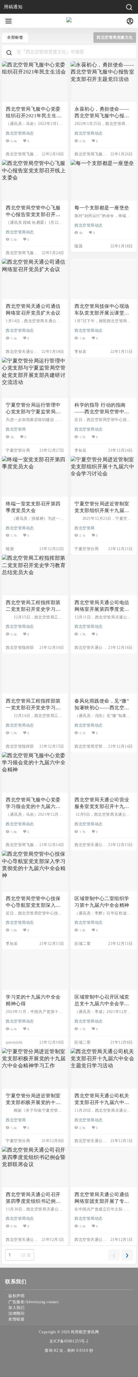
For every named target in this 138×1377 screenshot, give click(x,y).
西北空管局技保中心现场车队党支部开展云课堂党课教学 (101, 313)
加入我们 (16, 1307)
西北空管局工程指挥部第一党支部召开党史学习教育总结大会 (33, 707)
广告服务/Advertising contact (33, 1302)
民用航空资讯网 (84, 1332)
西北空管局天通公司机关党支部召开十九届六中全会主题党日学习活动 (101, 1102)
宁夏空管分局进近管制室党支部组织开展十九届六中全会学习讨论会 (101, 510)
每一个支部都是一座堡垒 (101, 207)
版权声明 (16, 1296)
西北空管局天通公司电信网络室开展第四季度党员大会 (101, 609)
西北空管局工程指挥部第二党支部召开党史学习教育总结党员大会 (33, 609)
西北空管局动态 (20, 133)
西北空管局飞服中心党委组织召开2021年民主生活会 (34, 115)
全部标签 (15, 37)
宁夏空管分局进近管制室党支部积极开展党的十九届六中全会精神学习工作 (33, 1102)
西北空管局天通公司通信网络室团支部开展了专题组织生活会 (101, 1201)
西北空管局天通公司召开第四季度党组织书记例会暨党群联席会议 (33, 1201)
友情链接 (16, 1319)
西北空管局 (16, 429)
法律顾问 (16, 1313)
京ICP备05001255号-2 (69, 1341)
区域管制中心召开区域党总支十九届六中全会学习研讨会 (101, 1003)
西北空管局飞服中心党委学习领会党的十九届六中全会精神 (33, 806)
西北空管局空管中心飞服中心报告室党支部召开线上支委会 (33, 214)
